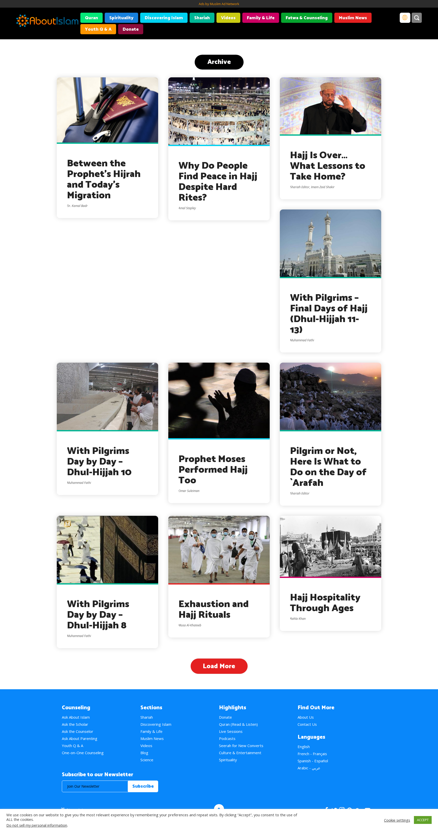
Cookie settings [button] (397, 820)
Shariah (202, 18)
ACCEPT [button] (423, 820)
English (304, 746)
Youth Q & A (98, 29)
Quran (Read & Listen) (238, 724)
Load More (219, 666)
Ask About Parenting (79, 738)
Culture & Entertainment (240, 752)
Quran (91, 18)
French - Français (312, 753)
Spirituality (121, 18)
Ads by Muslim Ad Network (219, 4)
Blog (144, 752)
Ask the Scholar (75, 724)
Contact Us (307, 724)
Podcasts (227, 738)
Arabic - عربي (309, 767)
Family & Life (261, 18)
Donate (131, 29)
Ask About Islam (76, 717)
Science (146, 759)
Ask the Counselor (77, 731)
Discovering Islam (164, 18)
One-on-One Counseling (83, 752)
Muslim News (353, 18)
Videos (228, 18)
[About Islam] (47, 21)
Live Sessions (231, 731)
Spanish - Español (313, 760)
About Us (306, 717)
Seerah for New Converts (241, 745)
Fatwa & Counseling (307, 18)
